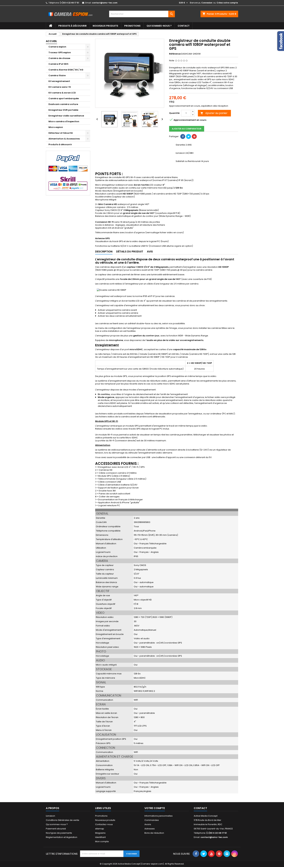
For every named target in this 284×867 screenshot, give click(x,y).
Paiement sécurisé (56, 828)
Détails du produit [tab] (129, 251)
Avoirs (147, 824)
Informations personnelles (158, 815)
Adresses (149, 828)
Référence (175, 53)
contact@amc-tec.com (104, 2)
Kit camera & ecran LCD (62, 92)
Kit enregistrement (59, 81)
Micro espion (55, 127)
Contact (183, 25)
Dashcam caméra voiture (63, 104)
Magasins (100, 832)
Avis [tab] (150, 251)
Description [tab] (103, 251)
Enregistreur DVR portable (63, 110)
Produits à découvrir (72, 25)
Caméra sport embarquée (63, 98)
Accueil (51, 41)
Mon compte (102, 841)
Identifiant (100, 837)
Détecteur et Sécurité (60, 133)
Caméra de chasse (59, 58)
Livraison (50, 815)
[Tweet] (188, 136)
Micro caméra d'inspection (63, 121)
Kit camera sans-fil (59, 87)
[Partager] (182, 136)
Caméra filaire (57, 75)
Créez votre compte (227, 2)
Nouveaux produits (105, 25)
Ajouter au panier (213, 113)
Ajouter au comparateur (186, 128)
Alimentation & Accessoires (64, 138)
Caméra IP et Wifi (58, 64)
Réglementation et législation (61, 837)
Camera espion (57, 46)
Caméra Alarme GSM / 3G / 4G (65, 69)
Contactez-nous (104, 824)
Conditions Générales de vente (62, 820)
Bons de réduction (154, 832)
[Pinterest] (194, 136)
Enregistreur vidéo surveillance (66, 115)
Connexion (206, 2)
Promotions (132, 25)
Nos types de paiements (59, 832)
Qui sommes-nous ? (159, 25)
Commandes (151, 820)
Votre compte (154, 808)
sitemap (99, 828)
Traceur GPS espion (59, 52)
